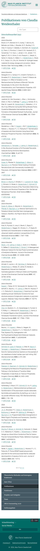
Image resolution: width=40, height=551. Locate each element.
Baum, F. (33, 347)
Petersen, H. (20, 347)
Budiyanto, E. (5, 412)
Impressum (6, 543)
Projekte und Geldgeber (12, 495)
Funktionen (8, 490)
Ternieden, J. (16, 146)
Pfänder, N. (4, 209)
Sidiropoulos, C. (6, 146)
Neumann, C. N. (6, 165)
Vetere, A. (19, 410)
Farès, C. (19, 245)
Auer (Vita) (8, 482)
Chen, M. (4, 308)
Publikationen (9, 486)
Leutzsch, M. (29, 182)
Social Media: (7, 526)
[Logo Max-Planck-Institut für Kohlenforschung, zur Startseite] (16, 4)
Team (6, 499)
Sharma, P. (11, 182)
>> (23, 468)
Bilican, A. (4, 182)
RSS (20, 529)
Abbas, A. (30, 162)
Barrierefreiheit (32, 543)
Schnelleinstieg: (8, 522)
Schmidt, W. (33, 184)
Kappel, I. (19, 126)
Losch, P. (12, 347)
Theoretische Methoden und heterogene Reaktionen (18, 476)
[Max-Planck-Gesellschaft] (11, 537)
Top (36, 520)
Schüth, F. (24, 247)
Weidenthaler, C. (28, 58)
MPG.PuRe (6, 68)
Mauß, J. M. (5, 245)
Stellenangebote (9, 508)
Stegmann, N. (14, 366)
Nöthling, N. (22, 412)
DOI (14, 68)
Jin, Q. (3, 410)
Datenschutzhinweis (19, 543)
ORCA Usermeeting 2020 (12, 504)
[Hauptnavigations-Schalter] (37, 5)
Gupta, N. (4, 162)
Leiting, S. (25, 102)
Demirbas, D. (22, 264)
